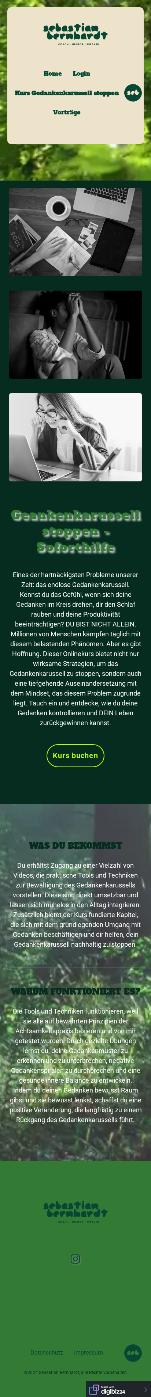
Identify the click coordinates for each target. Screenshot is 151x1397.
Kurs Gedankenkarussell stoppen (67, 93)
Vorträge (67, 112)
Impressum (88, 1352)
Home (53, 73)
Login (81, 73)
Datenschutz (46, 1352)
